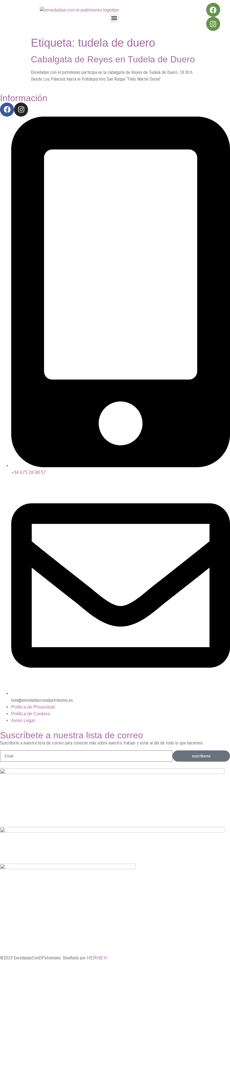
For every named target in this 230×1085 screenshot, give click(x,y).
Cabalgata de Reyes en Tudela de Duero (113, 59)
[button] (114, 18)
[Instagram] (213, 24)
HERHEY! (97, 957)
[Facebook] (213, 10)
